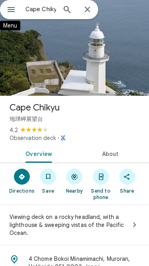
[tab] (37, 153)
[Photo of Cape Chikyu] (74, 48)
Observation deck (33, 138)
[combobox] (40, 9)
